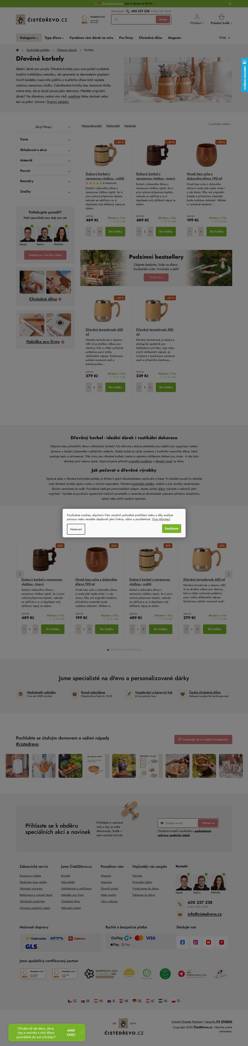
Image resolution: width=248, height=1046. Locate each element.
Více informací (161, 519)
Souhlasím (171, 528)
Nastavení (76, 529)
